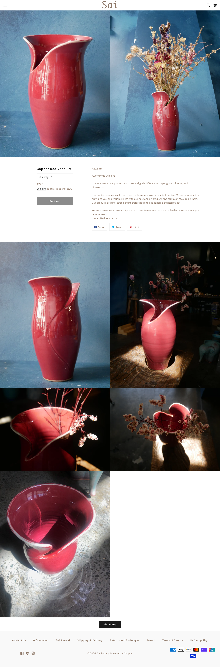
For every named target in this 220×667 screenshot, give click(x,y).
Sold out (55, 200)
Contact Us (19, 640)
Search (151, 640)
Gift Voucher (41, 640)
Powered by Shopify (121, 653)
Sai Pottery (103, 653)
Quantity (43, 176)
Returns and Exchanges (124, 640)
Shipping (41, 188)
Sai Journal (63, 640)
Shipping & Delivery (90, 640)
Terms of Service (172, 640)
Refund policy (199, 640)
